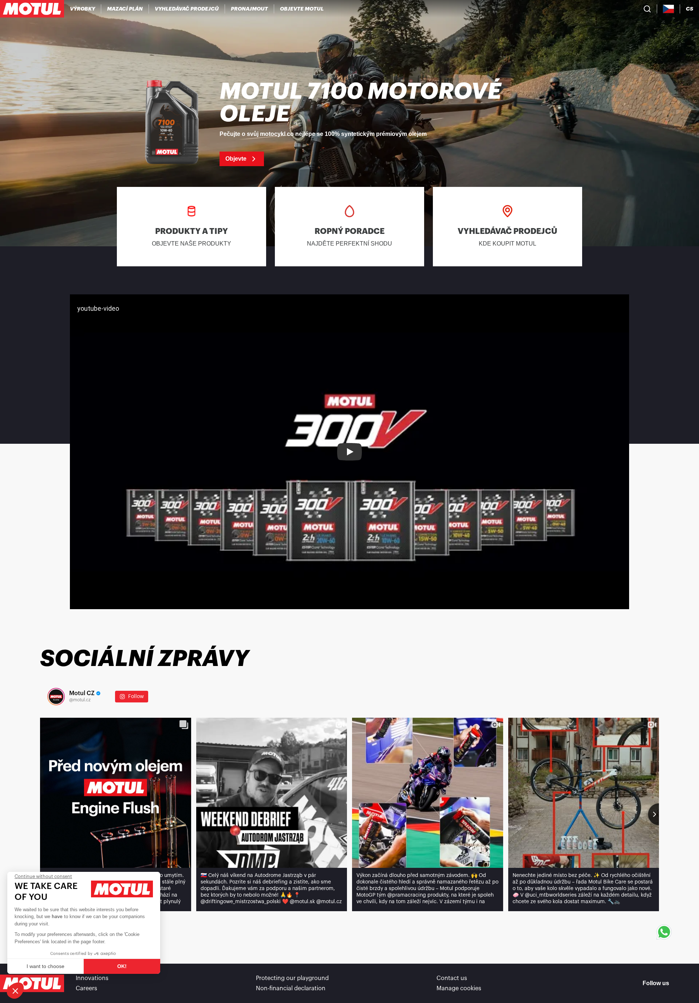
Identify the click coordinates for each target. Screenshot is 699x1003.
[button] (15, 990)
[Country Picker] (668, 9)
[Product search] (647, 8)
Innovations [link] (92, 978)
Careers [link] (86, 988)
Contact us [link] (452, 978)
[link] (249, 8)
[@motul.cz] (56, 696)
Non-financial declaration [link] (290, 988)
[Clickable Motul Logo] (32, 8)
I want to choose (45, 966)
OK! (122, 966)
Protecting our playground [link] (292, 978)
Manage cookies (459, 988)
